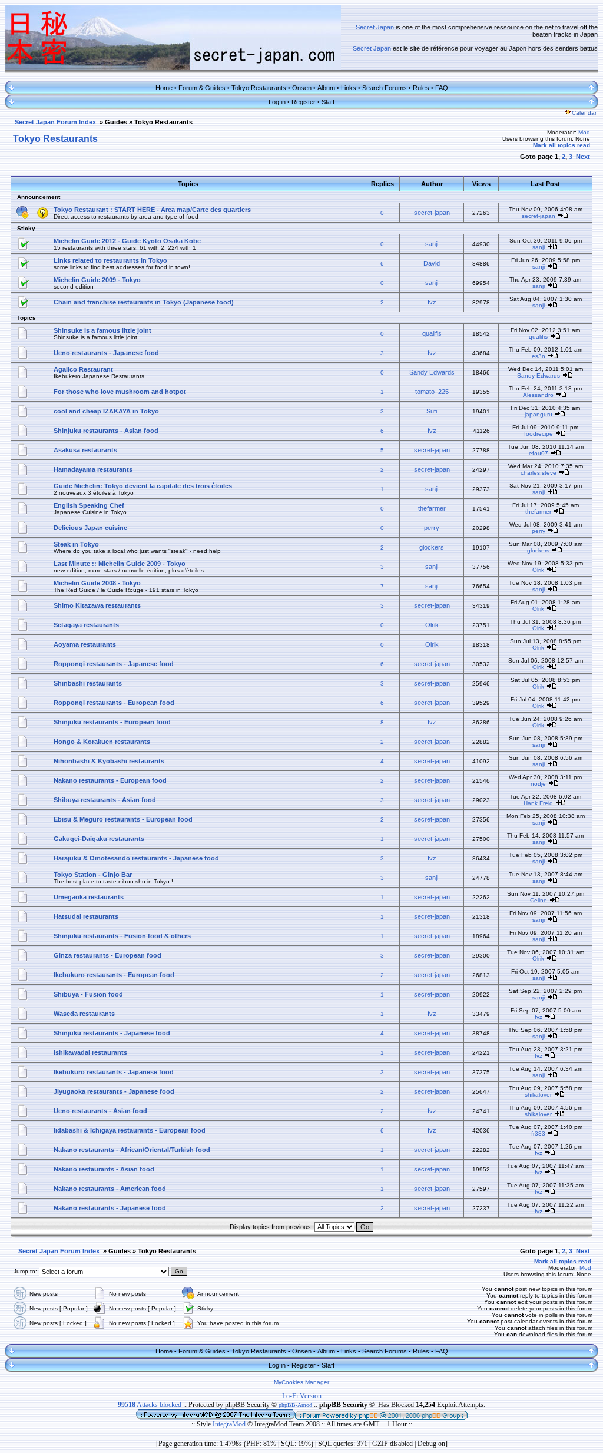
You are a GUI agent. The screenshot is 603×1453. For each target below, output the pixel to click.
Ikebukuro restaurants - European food (114, 974)
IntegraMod (230, 1424)
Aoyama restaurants (85, 644)
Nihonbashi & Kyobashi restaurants (109, 760)
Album (326, 87)
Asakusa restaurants (85, 450)
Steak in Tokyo (76, 544)
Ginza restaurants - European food (107, 955)
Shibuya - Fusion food (88, 994)
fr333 (538, 1133)
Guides (116, 121)
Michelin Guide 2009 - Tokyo (97, 279)
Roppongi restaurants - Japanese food (114, 663)
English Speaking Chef (89, 505)
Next (583, 156)
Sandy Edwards (432, 372)
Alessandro (538, 395)
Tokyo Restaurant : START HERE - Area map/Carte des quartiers (152, 209)
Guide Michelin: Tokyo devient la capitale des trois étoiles (143, 485)
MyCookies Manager (301, 1382)
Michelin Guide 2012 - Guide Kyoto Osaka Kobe (127, 240)
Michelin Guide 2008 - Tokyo (97, 583)
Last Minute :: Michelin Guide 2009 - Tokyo (119, 563)
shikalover (538, 1094)
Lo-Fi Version (302, 1396)
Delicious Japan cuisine (90, 527)
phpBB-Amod (295, 1405)
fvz (432, 302)
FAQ (441, 87)
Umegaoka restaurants (89, 897)
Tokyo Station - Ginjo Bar (93, 874)
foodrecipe (538, 434)
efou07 (538, 453)
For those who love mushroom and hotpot (120, 391)
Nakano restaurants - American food (110, 1188)
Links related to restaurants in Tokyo (110, 260)
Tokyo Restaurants (258, 87)
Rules (421, 87)
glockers (431, 547)
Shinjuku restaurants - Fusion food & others (122, 935)
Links (348, 87)
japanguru (538, 414)
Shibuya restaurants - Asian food (105, 799)
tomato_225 (432, 391)
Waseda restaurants (84, 1013)
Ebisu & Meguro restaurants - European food (123, 819)
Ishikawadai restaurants (90, 1052)
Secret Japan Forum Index (55, 121)
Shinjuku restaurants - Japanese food (112, 1033)
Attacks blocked (149, 1405)
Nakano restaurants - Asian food (104, 1169)
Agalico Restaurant (83, 369)
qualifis (432, 333)
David (431, 263)
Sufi (431, 411)
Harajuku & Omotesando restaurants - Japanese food (136, 858)
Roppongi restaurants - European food (114, 702)
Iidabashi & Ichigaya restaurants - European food (130, 1130)
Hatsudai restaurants (86, 916)
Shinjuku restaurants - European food (112, 722)
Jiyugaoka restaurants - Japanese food (114, 1091)
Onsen (302, 87)
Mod (584, 132)
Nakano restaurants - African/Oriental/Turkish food (132, 1149)
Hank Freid (538, 803)
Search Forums (384, 87)
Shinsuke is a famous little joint (102, 330)
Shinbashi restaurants (88, 683)
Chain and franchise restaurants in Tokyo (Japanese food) (144, 302)
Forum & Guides (202, 87)
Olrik (538, 570)
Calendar (584, 113)
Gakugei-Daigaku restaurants (99, 838)
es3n (538, 356)
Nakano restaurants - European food (110, 780)
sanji (431, 243)
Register (303, 101)
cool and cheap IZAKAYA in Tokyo (106, 411)
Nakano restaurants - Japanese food (110, 1208)
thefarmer (432, 508)
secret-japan (432, 212)
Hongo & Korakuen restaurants (102, 741)
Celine (538, 900)
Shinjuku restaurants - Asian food (106, 430)
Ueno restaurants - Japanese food (106, 352)
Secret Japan (375, 27)
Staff (328, 101)
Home (164, 87)
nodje (538, 783)
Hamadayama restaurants (93, 469)
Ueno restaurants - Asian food (100, 1110)
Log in (277, 101)
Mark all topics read (561, 145)
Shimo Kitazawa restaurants (97, 605)
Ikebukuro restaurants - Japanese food (114, 1071)
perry (431, 527)
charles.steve (538, 472)
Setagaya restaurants (86, 624)
